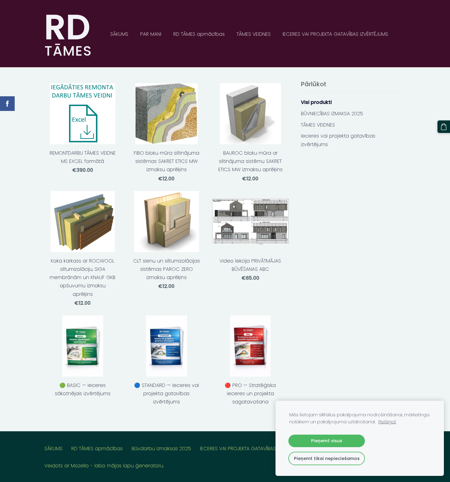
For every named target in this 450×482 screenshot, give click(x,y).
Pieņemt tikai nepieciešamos (327, 458)
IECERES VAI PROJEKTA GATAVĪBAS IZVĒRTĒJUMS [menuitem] (335, 34)
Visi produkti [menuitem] (316, 102)
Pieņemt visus (326, 441)
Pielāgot (387, 422)
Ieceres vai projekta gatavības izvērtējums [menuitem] (338, 140)
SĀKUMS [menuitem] (119, 34)
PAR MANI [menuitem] (150, 34)
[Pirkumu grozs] (443, 126)
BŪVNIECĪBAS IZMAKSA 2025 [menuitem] (332, 113)
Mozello (80, 465)
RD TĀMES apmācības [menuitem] (199, 34)
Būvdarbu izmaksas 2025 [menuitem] (161, 448)
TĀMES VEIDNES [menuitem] (254, 34)
